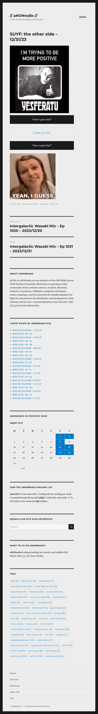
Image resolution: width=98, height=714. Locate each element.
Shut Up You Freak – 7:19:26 (26, 359)
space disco (45, 640)
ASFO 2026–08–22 (22, 333)
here (24, 556)
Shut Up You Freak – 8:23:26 (27, 330)
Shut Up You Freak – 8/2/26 (26, 348)
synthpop (53, 651)
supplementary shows (45, 645)
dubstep (59, 597)
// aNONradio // (23, 15)
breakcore (36, 592)
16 (69, 447)
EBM (15, 602)
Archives (14, 679)
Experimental (20, 608)
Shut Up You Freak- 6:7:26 (26, 398)
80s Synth (29, 581)
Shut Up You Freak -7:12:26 (26, 366)
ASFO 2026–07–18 (22, 362)
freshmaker (39, 608)
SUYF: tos (54, 204)
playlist (61, 634)
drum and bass (40, 597)
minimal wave (43, 629)
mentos (32, 624)
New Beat (62, 629)
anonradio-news (21, 586)
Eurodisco (45, 602)
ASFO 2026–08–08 (22, 344)
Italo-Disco (29, 618)
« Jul (22, 468)
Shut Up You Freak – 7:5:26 (26, 373)
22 (60, 452)
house (60, 613)
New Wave (34, 634)
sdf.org (13, 305)
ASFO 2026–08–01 (22, 351)
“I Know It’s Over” (42, 132)
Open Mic (15, 692)
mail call (17, 624)
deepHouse (19, 597)
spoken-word (19, 645)
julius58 (16, 204)
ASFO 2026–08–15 (22, 341)
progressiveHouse (22, 640)
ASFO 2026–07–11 (21, 369)
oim (49, 634)
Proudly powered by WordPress (37, 706)
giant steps (58, 608)
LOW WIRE (58, 618)
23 (69, 452)
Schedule (15, 686)
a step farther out (46, 586)
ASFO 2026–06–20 (22, 387)
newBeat (17, 634)
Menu (82, 17)
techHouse (19, 656)
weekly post (54, 656)
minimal (47, 624)
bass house (18, 592)
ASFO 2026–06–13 (22, 394)
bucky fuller (55, 592)
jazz (43, 618)
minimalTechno (21, 629)
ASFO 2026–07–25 (22, 355)
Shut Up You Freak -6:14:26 (26, 391)
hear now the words (39, 613)
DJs (12, 698)
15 (60, 447)
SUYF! (67, 645)
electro (29, 602)
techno (36, 656)
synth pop (35, 651)
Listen (13, 673)
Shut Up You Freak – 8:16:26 (27, 337)
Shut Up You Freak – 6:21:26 (27, 384)
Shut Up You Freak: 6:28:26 (26, 380)
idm (15, 618)
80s (15, 581)
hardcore (17, 613)
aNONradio (46, 581)
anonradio (44, 204)
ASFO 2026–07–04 (22, 376)
